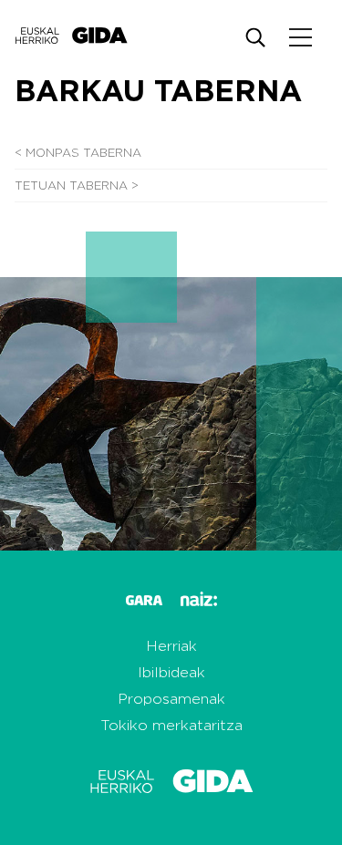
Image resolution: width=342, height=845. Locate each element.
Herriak (171, 646)
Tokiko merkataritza (171, 725)
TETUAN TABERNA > (77, 186)
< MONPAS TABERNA (78, 154)
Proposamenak (171, 699)
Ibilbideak (171, 672)
